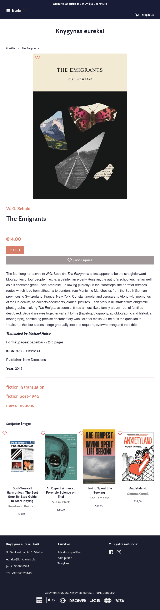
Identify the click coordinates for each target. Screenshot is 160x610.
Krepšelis (147, 15)
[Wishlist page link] (25, 9)
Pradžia (10, 48)
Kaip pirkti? (65, 558)
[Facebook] (111, 553)
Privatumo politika (69, 552)
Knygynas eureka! (80, 31)
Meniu (16, 10)
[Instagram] (118, 553)
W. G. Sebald (18, 208)
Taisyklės (63, 563)
